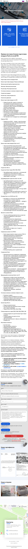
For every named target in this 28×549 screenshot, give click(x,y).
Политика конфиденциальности (14, 546)
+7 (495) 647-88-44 (13, 533)
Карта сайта (14, 547)
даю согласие (22, 438)
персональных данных (16, 440)
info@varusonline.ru (13, 530)
